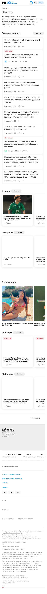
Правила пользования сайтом (11, 474)
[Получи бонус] (31, 2)
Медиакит (5, 487)
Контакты (5, 483)
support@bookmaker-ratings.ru (15, 549)
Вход (40, 3)
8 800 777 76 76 (13, 546)
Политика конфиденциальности (12, 478)
